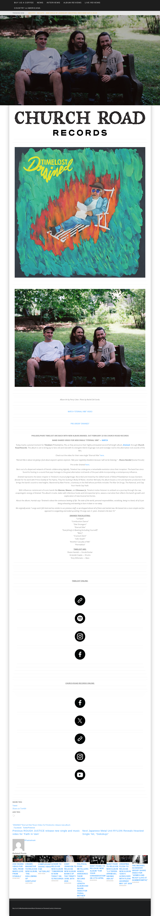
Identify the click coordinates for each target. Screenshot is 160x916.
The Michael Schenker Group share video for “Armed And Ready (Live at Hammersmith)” (140, 873)
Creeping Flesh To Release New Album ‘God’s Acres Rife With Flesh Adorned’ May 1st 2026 (125, 873)
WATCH (105, 440)
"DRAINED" (17, 825)
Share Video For (39, 825)
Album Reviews (73, 3)
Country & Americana (27, 8)
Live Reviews (92, 3)
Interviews (53, 3)
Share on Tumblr (19, 808)
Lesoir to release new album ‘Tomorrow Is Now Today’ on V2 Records (57, 871)
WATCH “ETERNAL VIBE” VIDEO (80, 411)
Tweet (15, 805)
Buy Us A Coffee (24, 3)
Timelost (49, 825)
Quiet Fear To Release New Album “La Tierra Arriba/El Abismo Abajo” (112, 871)
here (102, 455)
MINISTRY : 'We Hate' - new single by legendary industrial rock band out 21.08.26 (62, 13)
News (40, 3)
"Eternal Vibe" (27, 825)
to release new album (61, 825)
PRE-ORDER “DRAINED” (80, 423)
